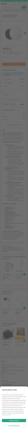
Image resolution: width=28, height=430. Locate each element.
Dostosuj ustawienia (14, 425)
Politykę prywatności (6, 415)
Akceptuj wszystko (14, 420)
